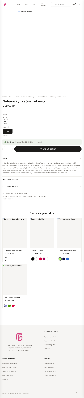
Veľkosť (6, 127)
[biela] (5, 119)
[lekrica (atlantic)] (63, 258)
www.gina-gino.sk (50, 375)
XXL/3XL (7, 131)
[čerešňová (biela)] (13, 305)
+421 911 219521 (49, 367)
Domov (4, 97)
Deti (34, 4)
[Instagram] (80, 393)
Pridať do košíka (48, 149)
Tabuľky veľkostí (49, 341)
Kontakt (47, 349)
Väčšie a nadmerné (42, 97)
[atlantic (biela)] (67, 258)
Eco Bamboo (43, 4)
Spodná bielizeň (20, 97)
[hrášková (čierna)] (60, 258)
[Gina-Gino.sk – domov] (5, 4)
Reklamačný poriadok (9, 371)
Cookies (5, 379)
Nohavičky (31, 97)
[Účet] (79, 4)
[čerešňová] (40, 258)
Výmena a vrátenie (50, 337)
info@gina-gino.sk (50, 371)
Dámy (18, 4)
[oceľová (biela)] (5, 305)
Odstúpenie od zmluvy (9, 367)
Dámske (11, 97)
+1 (47, 259)
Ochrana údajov (7, 375)
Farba (5, 115)
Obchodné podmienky (9, 364)
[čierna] (32, 258)
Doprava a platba (50, 345)
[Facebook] (76, 393)
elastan (10, 199)
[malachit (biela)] (9, 305)
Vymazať (5, 136)
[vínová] (43, 258)
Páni (26, 4)
